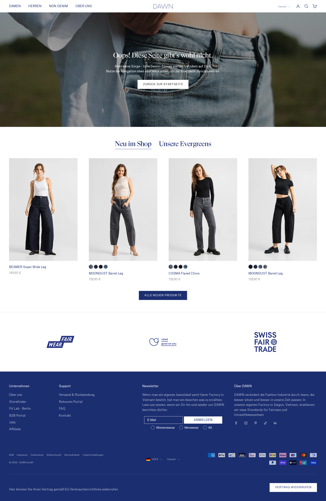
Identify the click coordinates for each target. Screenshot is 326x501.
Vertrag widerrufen (293, 487)
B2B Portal (17, 415)
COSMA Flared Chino (184, 273)
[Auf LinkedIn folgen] (275, 423)
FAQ (62, 408)
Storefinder (17, 401)
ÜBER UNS (83, 6)
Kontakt (65, 415)
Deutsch (282, 7)
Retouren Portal (70, 401)
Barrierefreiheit (72, 455)
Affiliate (15, 429)
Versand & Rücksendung (77, 394)
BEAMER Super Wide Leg (27, 267)
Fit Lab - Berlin (20, 408)
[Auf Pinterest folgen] (256, 423)
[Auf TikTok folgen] (265, 423)
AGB (11, 455)
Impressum (22, 455)
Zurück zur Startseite (163, 84)
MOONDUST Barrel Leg (106, 273)
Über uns (15, 394)
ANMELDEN (203, 420)
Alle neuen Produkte (163, 295)
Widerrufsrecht (54, 455)
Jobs (12, 422)
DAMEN (15, 6)
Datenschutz (37, 455)
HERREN (35, 6)
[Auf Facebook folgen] (236, 423)
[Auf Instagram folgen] (246, 423)
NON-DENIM (58, 6)
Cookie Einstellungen (92, 455)
